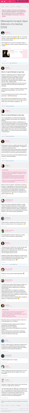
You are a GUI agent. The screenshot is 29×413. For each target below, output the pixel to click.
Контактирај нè (22, 408)
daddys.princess (9, 230)
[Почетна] (2, 1)
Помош (27, 408)
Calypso (4, 63)
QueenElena (8, 355)
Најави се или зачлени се (21, 0)
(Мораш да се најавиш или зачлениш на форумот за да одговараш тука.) (14, 402)
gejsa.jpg (12, 50)
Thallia (7, 379)
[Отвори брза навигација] (27, 6)
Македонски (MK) (4, 408)
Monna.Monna (9, 280)
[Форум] (4, 1)
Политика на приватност (23, 410)
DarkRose (7, 218)
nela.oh (8, 63)
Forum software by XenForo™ (6, 411)
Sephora (4, 264)
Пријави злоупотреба (6, 410)
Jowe (6, 340)
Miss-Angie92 (9, 269)
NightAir (7, 242)
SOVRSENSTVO (9, 200)
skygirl (7, 366)
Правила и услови (14, 410)
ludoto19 (7, 32)
